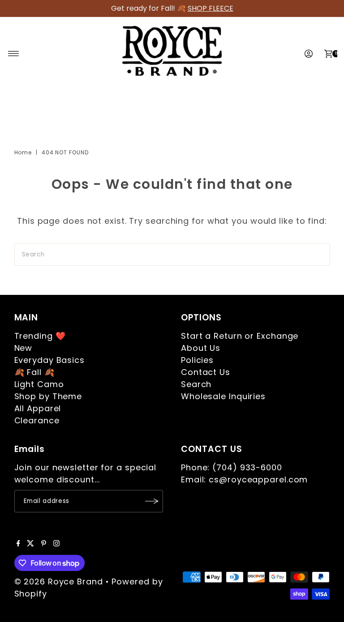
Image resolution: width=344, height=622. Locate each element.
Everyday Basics (49, 360)
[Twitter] (30, 543)
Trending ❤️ (40, 335)
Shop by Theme (48, 396)
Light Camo (39, 384)
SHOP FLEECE (210, 8)
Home (23, 152)
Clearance (37, 420)
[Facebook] (18, 543)
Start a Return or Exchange (239, 335)
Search (196, 384)
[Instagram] (56, 543)
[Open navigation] (14, 54)
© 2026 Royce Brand (58, 581)
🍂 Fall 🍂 (34, 372)
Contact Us (205, 372)
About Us (200, 348)
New (23, 348)
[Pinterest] (43, 543)
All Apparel (37, 408)
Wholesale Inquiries (223, 396)
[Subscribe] (152, 501)
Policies (197, 360)
